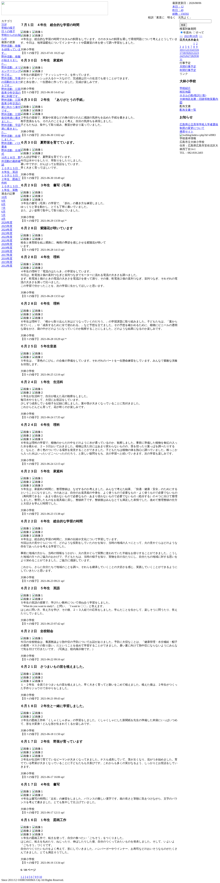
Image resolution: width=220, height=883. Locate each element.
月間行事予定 (188, 66)
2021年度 (6, 240)
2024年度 (6, 229)
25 (183, 56)
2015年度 (6, 262)
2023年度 (6, 233)
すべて (200, 32)
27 (189, 56)
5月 (3, 215)
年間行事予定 (188, 70)
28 (192, 56)
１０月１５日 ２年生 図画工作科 (11, 179)
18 (183, 53)
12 (186, 49)
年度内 (187, 32)
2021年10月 (191, 36)
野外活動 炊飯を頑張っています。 (11, 49)
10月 (4, 197)
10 (40, 876)
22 (194, 53)
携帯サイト (186, 131)
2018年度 (6, 251)
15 (194, 49)
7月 (3, 208)
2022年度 (6, 236)
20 (189, 53)
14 (192, 49)
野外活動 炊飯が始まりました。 (11, 60)
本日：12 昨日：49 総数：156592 (180, 10)
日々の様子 (8, 31)
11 (183, 49)
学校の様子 (8, 27)
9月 (3, 200)
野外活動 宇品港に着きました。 (11, 129)
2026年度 (6, 222)
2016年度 (6, 258)
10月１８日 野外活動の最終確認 (11, 161)
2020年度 (6, 244)
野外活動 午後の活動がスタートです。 (11, 82)
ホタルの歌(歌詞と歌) (193, 95)
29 (194, 56)
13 (189, 49)
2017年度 (6, 254)
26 (186, 56)
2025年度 (6, 226)
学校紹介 (185, 88)
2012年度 (6, 265)
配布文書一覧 (188, 109)
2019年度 (6, 247)
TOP (4, 24)
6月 (3, 211)
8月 (3, 204)
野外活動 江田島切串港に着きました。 (11, 118)
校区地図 (185, 91)
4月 (3, 218)
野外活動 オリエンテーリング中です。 (11, 71)
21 (192, 53)
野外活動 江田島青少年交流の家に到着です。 (11, 93)
